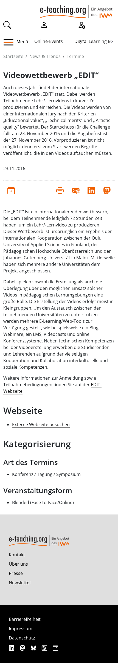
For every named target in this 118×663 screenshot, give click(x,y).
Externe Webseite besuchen (41, 424)
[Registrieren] (81, 24)
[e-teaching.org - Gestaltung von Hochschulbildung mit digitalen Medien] (76, 9)
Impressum (20, 629)
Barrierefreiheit (25, 619)
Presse (16, 573)
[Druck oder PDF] (60, 190)
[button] (10, 42)
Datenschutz (22, 638)
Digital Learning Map (95, 41)
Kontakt (17, 555)
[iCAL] (55, 648)
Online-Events (48, 41)
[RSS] (45, 648)
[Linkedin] (12, 648)
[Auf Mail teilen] (75, 190)
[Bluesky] (34, 648)
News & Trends (45, 56)
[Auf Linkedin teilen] (91, 190)
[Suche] (7, 24)
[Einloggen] (44, 24)
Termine (75, 56)
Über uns (18, 564)
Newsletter (20, 583)
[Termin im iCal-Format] (11, 190)
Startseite (13, 56)
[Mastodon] (23, 648)
